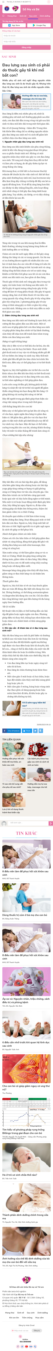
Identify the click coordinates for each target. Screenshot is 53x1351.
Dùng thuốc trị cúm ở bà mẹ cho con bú (24, 915)
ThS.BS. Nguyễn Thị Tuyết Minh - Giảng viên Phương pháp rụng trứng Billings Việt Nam (24, 1138)
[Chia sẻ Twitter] (35, 731)
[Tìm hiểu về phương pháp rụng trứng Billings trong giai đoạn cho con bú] (26, 1112)
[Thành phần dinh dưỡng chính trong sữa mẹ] (26, 1197)
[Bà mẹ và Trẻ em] (15, 8)
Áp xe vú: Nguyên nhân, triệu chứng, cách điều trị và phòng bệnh (26, 1000)
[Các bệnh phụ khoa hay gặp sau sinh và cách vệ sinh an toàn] (39, 749)
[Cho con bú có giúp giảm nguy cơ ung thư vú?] (26, 1068)
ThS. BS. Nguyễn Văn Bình (12, 1006)
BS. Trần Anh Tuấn (9, 1179)
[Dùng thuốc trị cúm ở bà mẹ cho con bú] (26, 897)
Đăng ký (37, 1330)
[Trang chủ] (3, 17)
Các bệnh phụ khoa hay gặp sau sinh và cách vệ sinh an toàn (38, 761)
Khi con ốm (14, 1317)
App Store (16, 25)
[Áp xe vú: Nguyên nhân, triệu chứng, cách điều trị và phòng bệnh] (26, 981)
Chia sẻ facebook (13, 731)
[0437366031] (20, 1336)
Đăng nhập (26, 47)
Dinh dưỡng (45, 16)
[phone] (35, 1346)
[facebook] (18, 1346)
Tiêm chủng (27, 1317)
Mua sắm (39, 1317)
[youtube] (26, 1346)
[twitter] (22, 1346)
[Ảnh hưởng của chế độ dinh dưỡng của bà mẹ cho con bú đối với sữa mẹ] (26, 1241)
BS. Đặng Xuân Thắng (10, 919)
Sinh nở (23, 16)
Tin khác (26, 833)
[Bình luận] (51, 823)
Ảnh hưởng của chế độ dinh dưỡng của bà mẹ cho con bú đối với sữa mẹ (26, 1260)
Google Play (41, 25)
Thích (28, 731)
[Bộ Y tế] (7, 8)
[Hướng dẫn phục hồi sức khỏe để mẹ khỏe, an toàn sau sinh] (14, 749)
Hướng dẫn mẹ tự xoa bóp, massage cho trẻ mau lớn (37, 787)
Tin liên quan (11, 739)
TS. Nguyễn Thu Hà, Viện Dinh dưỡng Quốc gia (20, 1222)
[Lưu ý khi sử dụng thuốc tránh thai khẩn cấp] (14, 800)
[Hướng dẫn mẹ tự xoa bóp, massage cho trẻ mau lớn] (39, 775)
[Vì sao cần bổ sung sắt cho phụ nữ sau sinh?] (14, 775)
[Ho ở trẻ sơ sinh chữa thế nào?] (26, 1157)
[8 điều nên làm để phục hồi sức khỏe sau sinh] (26, 854)
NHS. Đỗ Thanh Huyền (10, 879)
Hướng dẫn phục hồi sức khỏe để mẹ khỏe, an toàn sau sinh (13, 761)
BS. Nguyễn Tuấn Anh (10, 1049)
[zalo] (31, 1346)
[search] (49, 2)
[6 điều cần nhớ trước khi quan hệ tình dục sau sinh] (26, 1025)
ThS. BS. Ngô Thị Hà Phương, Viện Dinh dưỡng (19, 1266)
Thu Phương (7, 1093)
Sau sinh (33, 16)
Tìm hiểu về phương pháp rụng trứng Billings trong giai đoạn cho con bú (23, 1131)
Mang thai (12, 16)
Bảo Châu (6, 91)
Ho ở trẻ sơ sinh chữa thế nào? (19, 1175)
